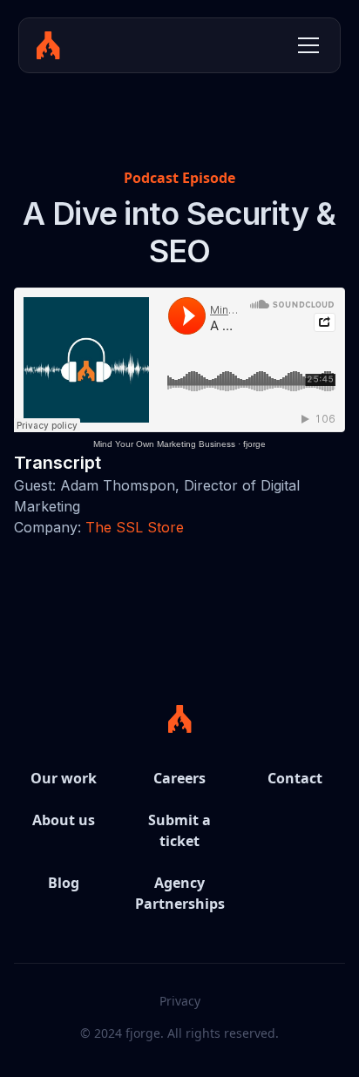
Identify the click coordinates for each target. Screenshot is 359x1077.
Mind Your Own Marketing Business (164, 444)
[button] (305, 45)
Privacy (179, 1000)
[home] (48, 45)
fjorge (254, 444)
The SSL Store (134, 527)
